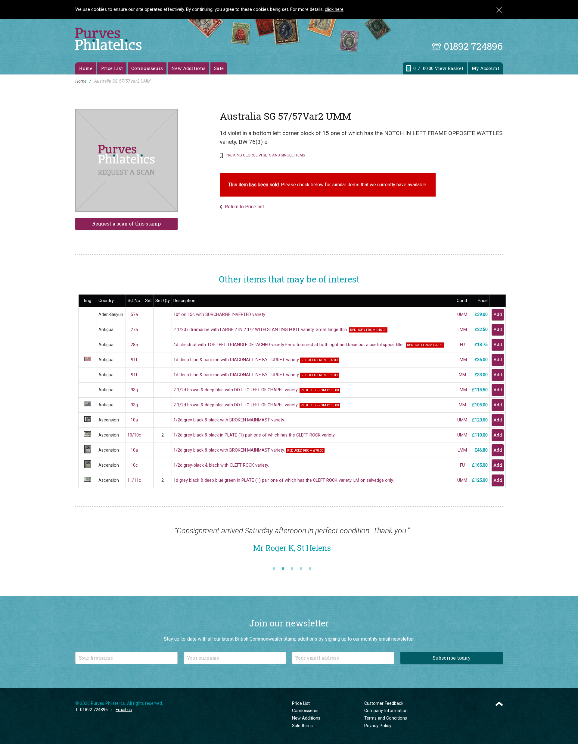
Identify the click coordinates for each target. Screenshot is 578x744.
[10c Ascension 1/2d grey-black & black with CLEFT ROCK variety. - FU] (87, 466)
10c (134, 465)
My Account (485, 68)
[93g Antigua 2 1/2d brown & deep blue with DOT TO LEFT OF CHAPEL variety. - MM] (87, 405)
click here (334, 9)
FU (462, 344)
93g (134, 389)
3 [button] (292, 569)
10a (134, 420)
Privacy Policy (377, 725)
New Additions (188, 68)
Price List (112, 68)
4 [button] (301, 569)
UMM (462, 314)
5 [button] (310, 569)
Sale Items (302, 725)
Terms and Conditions (385, 718)
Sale (219, 68)
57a (134, 314)
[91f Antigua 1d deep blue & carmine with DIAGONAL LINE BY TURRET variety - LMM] (87, 359)
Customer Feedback (383, 703)
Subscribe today (452, 657)
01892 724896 (473, 45)
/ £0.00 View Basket (438, 68)
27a (134, 329)
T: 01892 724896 (91, 709)
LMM (462, 329)
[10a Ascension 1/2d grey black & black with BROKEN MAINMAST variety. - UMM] (87, 420)
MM (462, 374)
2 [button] (283, 569)
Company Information (386, 710)
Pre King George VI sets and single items (265, 155)
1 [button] (274, 569)
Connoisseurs (147, 68)
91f (134, 359)
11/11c (134, 480)
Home (85, 68)
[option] (292, 542)
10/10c (134, 435)
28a (134, 344)
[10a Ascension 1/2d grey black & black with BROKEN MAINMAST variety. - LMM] (87, 452)
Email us (124, 709)
